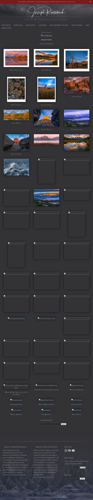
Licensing (42, 25)
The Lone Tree (46, 105)
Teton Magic (16, 123)
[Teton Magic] (16, 119)
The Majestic (46, 414)
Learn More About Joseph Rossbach (14, 475)
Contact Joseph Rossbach (73, 489)
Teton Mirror (46, 70)
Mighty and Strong (77, 390)
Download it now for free (67, 2)
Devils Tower (46, 129)
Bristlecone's (16, 105)
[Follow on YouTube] (73, 450)
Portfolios (18, 25)
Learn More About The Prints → (44, 477)
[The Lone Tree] (46, 101)
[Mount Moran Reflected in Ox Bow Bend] (16, 388)
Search (63, 424)
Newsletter (6, 28)
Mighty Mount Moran (46, 404)
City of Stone (77, 96)
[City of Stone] (76, 92)
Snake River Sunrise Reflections (46, 390)
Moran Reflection (16, 70)
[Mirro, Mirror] (16, 410)
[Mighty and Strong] (76, 385)
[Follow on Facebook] (69, 450)
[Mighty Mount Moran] (46, 400)
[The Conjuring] (76, 400)
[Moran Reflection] (16, 66)
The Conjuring (76, 404)
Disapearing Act (16, 404)
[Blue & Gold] (76, 410)
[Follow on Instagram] (66, 450)
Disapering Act (76, 129)
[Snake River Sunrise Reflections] (46, 385)
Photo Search (46, 32)
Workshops (30, 25)
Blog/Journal (77, 25)
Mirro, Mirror (16, 414)
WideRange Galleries (62, 497)
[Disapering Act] (76, 125)
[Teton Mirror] (46, 66)
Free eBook (6, 25)
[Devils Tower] (46, 125)
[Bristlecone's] (16, 100)
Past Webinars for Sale (59, 25)
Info (87, 25)
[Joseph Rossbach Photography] (46, 16)
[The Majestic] (46, 410)
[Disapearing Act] (16, 400)
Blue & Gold (76, 414)
